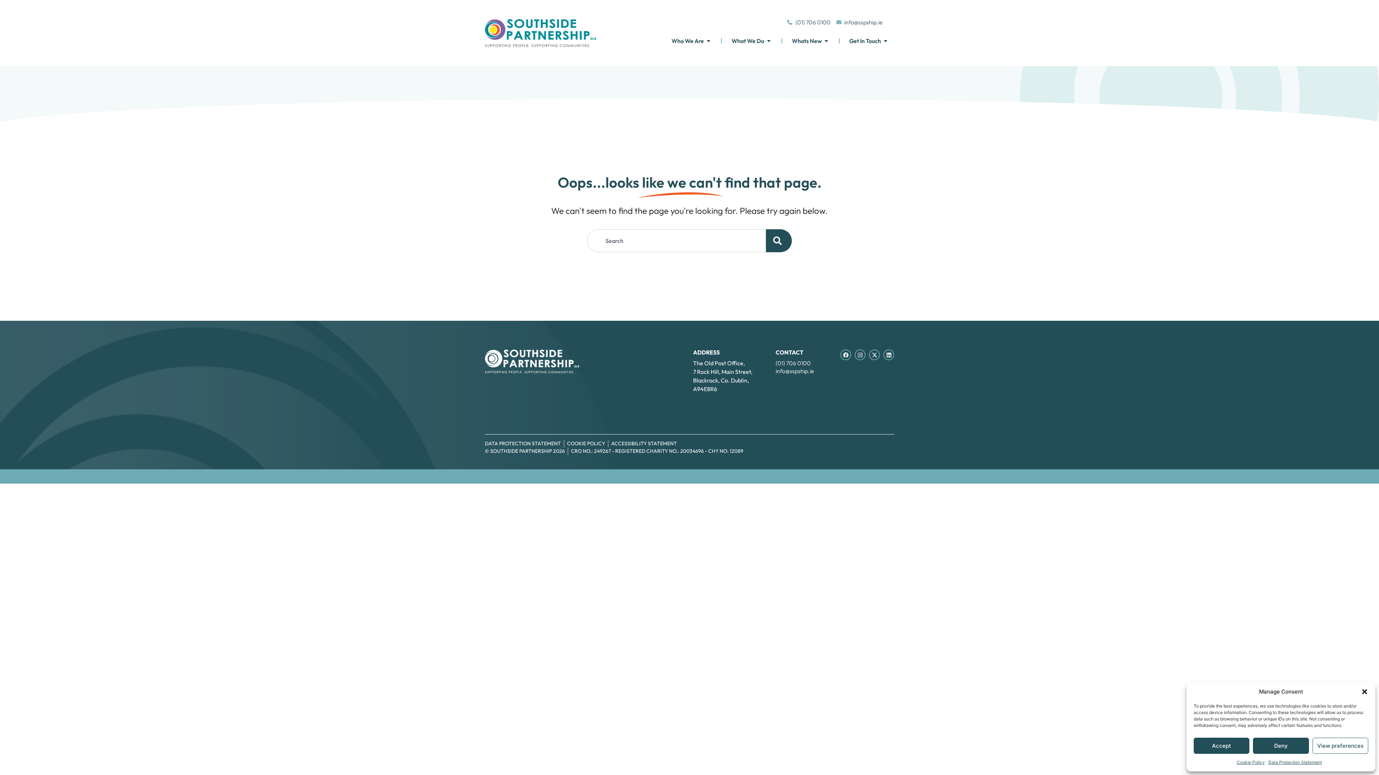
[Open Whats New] (826, 41)
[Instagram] (860, 354)
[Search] (779, 240)
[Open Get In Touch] (885, 41)
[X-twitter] (874, 354)
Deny (1281, 745)
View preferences (1340, 745)
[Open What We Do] (769, 41)
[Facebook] (845, 354)
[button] (1364, 691)
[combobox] (676, 240)
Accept (1221, 745)
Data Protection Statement (1295, 762)
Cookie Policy (1251, 762)
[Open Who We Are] (708, 41)
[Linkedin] (888, 354)
